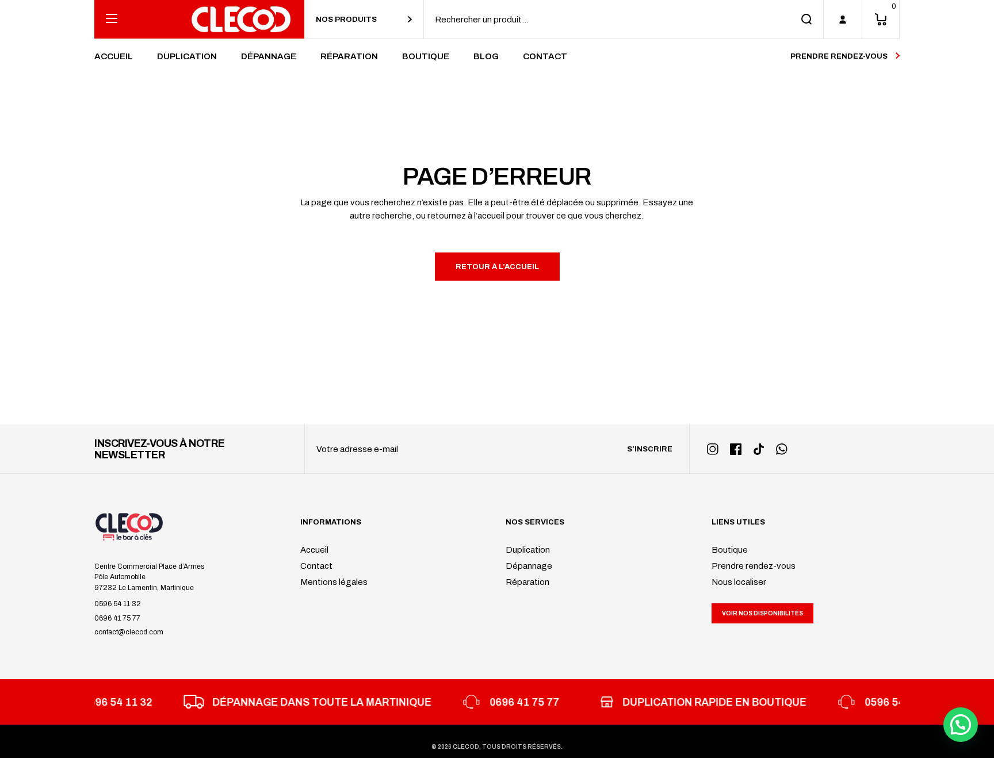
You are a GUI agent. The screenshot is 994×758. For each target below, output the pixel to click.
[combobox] (363, 19)
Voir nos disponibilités (762, 613)
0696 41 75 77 (117, 618)
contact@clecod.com (128, 632)
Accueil (314, 549)
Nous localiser (739, 582)
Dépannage (529, 566)
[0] (880, 19)
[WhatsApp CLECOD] (781, 449)
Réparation (527, 582)
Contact (316, 566)
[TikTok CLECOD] (758, 449)
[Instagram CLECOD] (712, 449)
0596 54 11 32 (117, 604)
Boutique (730, 549)
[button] (960, 724)
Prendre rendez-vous (754, 566)
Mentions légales (334, 582)
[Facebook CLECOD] (735, 449)
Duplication (528, 549)
